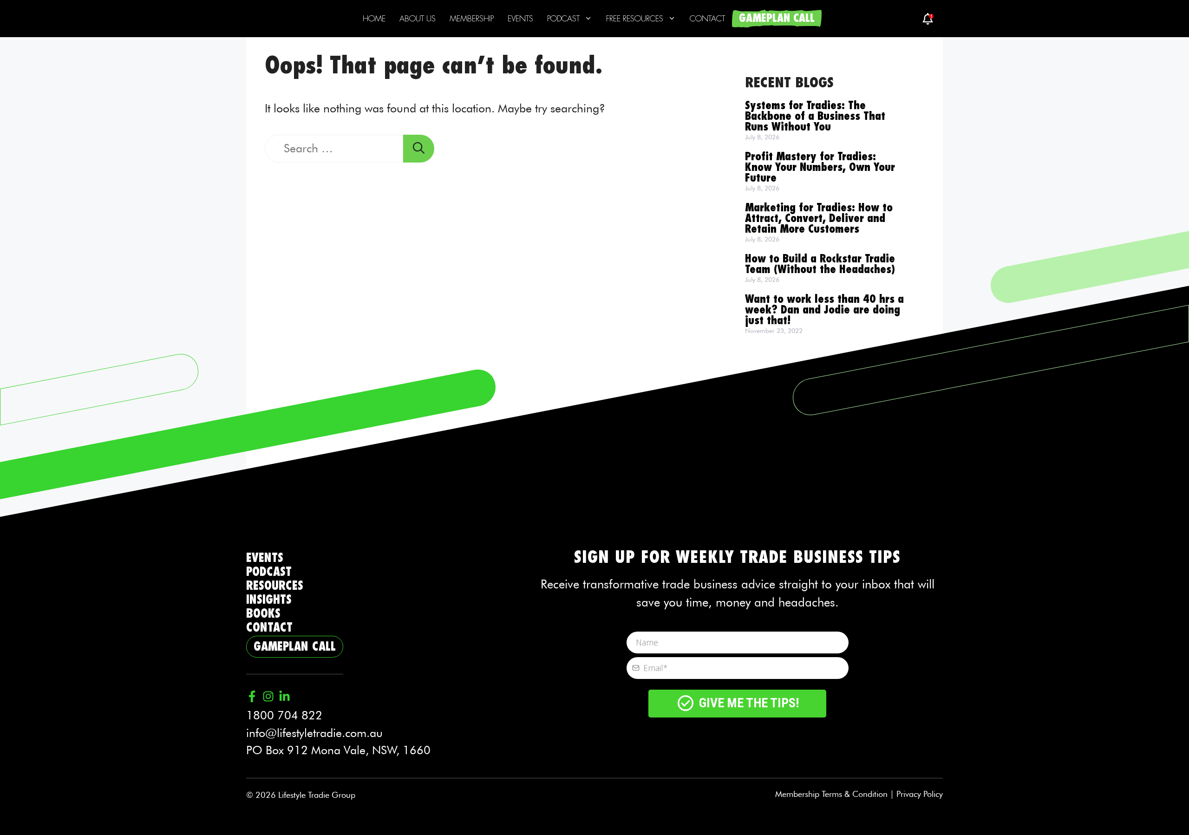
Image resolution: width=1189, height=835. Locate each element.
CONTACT (269, 627)
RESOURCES (274, 586)
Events (520, 18)
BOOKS (263, 614)
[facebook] (928, 19)
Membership (472, 18)
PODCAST (269, 572)
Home (374, 18)
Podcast (563, 18)
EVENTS (264, 558)
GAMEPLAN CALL (777, 18)
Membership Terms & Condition (831, 794)
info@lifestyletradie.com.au (314, 733)
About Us (417, 18)
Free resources (634, 18)
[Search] (418, 149)
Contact (707, 18)
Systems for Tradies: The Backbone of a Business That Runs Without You (815, 116)
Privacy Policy (919, 794)
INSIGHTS (269, 600)
